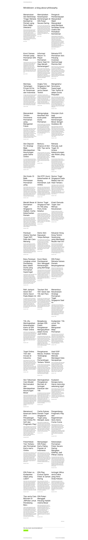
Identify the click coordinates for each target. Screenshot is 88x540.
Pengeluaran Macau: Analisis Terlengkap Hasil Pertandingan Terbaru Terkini (43, 357)
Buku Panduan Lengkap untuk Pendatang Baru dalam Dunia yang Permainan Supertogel (29, 265)
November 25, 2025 (40, 463)
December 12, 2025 (54, 108)
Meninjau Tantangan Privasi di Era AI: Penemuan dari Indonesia (29, 88)
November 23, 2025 (40, 491)
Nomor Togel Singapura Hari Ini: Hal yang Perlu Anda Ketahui (43, 206)
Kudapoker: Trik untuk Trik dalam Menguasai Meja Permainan (57, 326)
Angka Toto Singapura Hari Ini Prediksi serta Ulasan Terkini (43, 88)
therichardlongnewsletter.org (27, 537)
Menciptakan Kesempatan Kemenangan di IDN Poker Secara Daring (43, 19)
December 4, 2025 (53, 316)
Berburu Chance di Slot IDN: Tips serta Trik (43, 147)
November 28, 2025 (54, 399)
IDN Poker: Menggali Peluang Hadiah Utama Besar (44, 499)
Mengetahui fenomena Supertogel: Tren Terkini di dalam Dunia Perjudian (57, 89)
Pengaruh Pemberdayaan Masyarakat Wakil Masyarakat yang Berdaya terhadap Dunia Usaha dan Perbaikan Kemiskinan (57, 24)
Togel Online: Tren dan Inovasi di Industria (28, 355)
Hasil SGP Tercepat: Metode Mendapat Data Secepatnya (57, 356)
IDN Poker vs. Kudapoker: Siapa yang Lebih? (29, 475)
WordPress (63, 537)
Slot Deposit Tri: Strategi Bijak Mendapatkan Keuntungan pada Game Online (29, 150)
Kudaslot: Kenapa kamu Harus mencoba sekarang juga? (58, 383)
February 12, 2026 (53, 78)
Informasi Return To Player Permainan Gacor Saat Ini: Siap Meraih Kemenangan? (43, 59)
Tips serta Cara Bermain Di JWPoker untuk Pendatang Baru (29, 500)
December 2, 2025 (53, 344)
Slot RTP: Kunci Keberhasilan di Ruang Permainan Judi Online (43, 180)
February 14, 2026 (39, 79)
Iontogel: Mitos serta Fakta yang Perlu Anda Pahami (57, 475)
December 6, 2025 (39, 280)
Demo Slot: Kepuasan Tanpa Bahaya (43, 235)
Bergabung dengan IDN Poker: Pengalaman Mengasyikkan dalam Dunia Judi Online (43, 327)
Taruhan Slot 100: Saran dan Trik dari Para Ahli (43, 293)
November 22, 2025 (54, 491)
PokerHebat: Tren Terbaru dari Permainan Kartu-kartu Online (29, 446)
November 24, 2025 (54, 467)
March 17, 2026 (39, 36)
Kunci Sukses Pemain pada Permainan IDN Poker (29, 56)
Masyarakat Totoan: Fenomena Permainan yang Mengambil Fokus (28, 119)
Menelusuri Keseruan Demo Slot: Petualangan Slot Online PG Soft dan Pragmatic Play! (30, 417)
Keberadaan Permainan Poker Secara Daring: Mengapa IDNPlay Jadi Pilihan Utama (57, 448)
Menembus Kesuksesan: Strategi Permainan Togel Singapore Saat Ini (57, 296)
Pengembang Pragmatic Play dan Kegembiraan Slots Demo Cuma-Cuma (57, 416)
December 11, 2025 (39, 163)
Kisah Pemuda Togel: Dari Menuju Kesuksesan (57, 205)
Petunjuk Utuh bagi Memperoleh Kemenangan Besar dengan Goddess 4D (57, 118)
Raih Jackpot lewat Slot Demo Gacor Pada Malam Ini (29, 293)
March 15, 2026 (53, 48)
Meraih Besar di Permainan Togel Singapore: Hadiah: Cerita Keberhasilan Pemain (29, 208)
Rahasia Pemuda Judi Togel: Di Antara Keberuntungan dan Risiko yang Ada (58, 150)
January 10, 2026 (39, 105)
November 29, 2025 (40, 404)
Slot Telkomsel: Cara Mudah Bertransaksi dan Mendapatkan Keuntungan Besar (29, 386)
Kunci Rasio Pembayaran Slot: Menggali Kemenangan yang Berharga (43, 263)
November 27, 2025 (26, 463)
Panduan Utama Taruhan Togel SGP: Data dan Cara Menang (29, 237)
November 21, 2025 (40, 516)
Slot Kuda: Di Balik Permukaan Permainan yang (28, 180)
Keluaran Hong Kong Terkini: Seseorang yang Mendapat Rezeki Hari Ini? (57, 237)
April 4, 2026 (25, 41)
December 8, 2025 (25, 254)
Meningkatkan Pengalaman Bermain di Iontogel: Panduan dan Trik (43, 385)
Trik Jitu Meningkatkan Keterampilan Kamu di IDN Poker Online (29, 325)
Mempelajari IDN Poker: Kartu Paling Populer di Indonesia (42, 446)
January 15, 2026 (25, 106)
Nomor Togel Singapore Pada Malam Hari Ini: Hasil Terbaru (58, 179)
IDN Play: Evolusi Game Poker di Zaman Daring (43, 475)
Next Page (63, 521)
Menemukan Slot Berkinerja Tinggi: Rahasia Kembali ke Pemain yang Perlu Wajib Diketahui (29, 21)
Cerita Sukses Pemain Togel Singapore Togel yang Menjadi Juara (43, 415)
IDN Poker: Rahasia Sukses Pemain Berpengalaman (57, 262)
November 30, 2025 (26, 406)
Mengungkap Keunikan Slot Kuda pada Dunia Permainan (43, 117)
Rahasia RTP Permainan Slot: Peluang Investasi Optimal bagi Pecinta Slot (57, 58)
